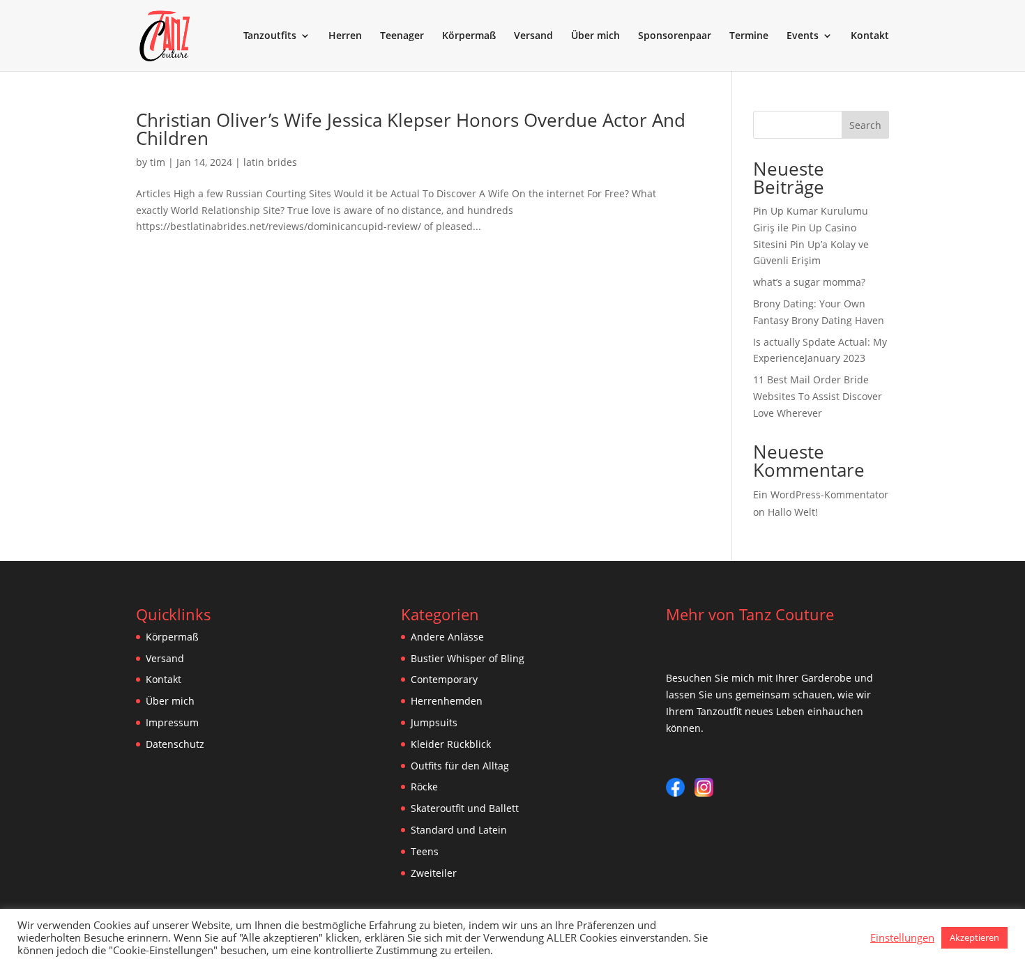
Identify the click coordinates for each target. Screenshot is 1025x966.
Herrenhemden (447, 700)
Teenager (402, 36)
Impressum (172, 722)
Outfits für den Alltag (460, 765)
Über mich (595, 36)
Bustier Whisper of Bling (467, 658)
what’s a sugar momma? (809, 282)
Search (865, 125)
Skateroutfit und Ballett (465, 808)
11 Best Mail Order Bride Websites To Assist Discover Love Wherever (817, 396)
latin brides (270, 162)
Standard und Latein (459, 829)
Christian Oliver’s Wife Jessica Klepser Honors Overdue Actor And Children (410, 129)
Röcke (424, 786)
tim (157, 162)
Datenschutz (175, 744)
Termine (748, 36)
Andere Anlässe (447, 636)
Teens (425, 851)
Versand (533, 36)
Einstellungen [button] (902, 937)
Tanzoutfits (269, 36)
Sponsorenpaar (674, 36)
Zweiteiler (434, 873)
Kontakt (870, 36)
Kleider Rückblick (451, 744)
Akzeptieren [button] (974, 937)
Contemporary (444, 679)
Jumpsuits (434, 722)
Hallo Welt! (793, 512)
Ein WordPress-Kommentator (820, 494)
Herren (345, 36)
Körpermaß (469, 36)
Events (803, 36)
